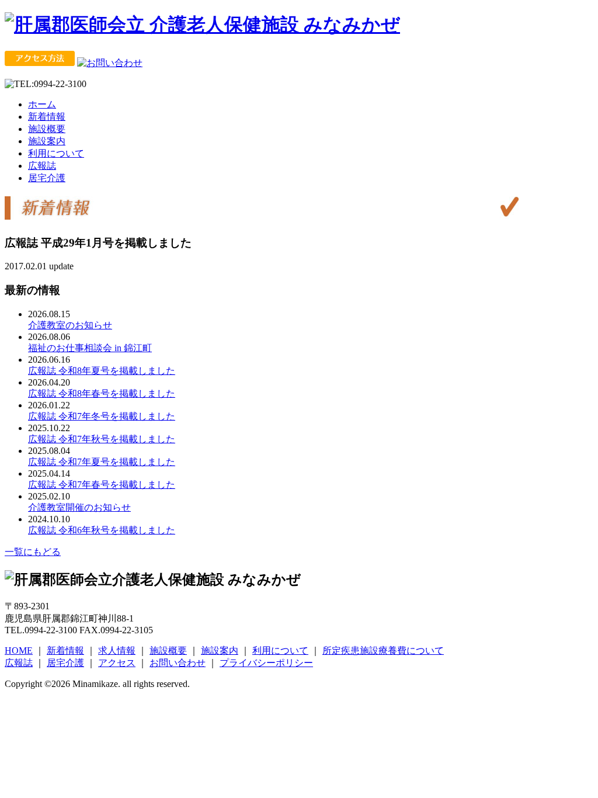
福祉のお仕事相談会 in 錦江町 (90, 348)
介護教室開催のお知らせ (79, 507)
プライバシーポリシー (266, 663)
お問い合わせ (178, 663)
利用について (56, 153)
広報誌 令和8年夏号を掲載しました (101, 371)
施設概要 (46, 129)
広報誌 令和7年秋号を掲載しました (101, 439)
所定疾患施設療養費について (383, 650)
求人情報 (116, 650)
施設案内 (46, 141)
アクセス (116, 663)
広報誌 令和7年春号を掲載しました (101, 485)
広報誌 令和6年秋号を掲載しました (101, 530)
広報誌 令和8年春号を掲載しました (101, 393)
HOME (19, 650)
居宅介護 (46, 178)
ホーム (42, 104)
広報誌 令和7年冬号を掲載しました (101, 416)
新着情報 (46, 117)
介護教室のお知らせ (70, 325)
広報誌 (42, 166)
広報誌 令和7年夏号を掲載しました (101, 462)
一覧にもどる (33, 552)
